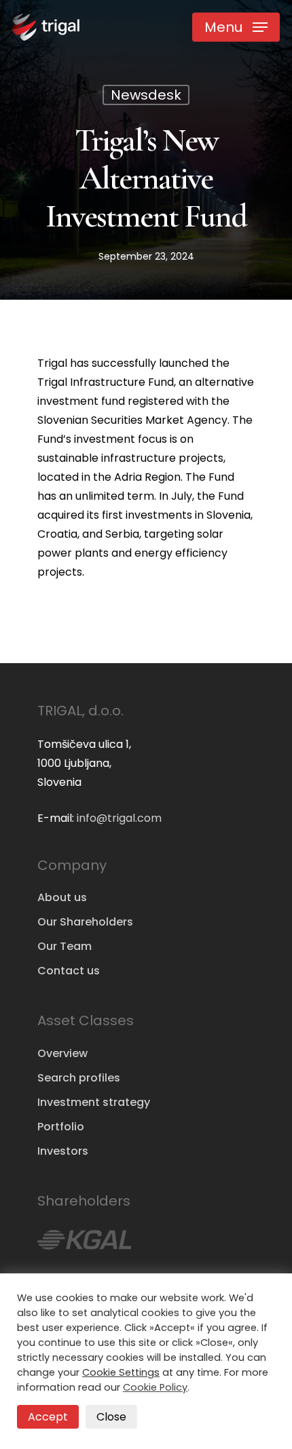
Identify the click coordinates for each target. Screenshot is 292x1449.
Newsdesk (146, 94)
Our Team (64, 946)
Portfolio (60, 1126)
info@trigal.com (119, 818)
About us (62, 897)
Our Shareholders (85, 922)
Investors (62, 1151)
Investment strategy (93, 1102)
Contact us (68, 970)
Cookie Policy (155, 1387)
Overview (62, 1053)
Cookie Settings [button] (121, 1372)
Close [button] (111, 1417)
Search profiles (78, 1078)
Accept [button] (48, 1417)
